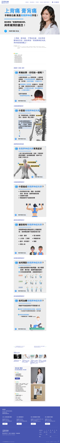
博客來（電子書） (18, 396)
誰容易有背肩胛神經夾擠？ (18, 59)
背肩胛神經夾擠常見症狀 (18, 57)
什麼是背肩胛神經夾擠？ (18, 56)
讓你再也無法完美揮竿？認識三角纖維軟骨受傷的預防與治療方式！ (39, 347)
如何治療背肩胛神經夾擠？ (18, 62)
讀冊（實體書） (18, 398)
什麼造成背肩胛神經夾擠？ (18, 58)
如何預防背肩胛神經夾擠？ (18, 60)
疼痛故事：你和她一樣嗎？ (18, 55)
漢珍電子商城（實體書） (19, 400)
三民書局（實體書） (19, 399)
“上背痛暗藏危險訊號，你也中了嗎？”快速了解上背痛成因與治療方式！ (20, 347)
